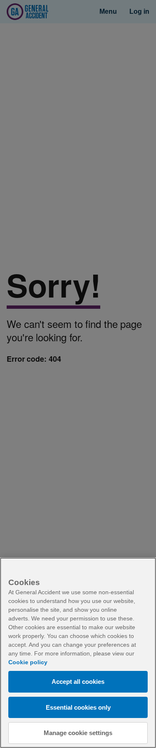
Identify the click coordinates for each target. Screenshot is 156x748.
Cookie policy (27, 662)
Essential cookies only (78, 707)
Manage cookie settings (78, 732)
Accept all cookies (78, 681)
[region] (78, 653)
